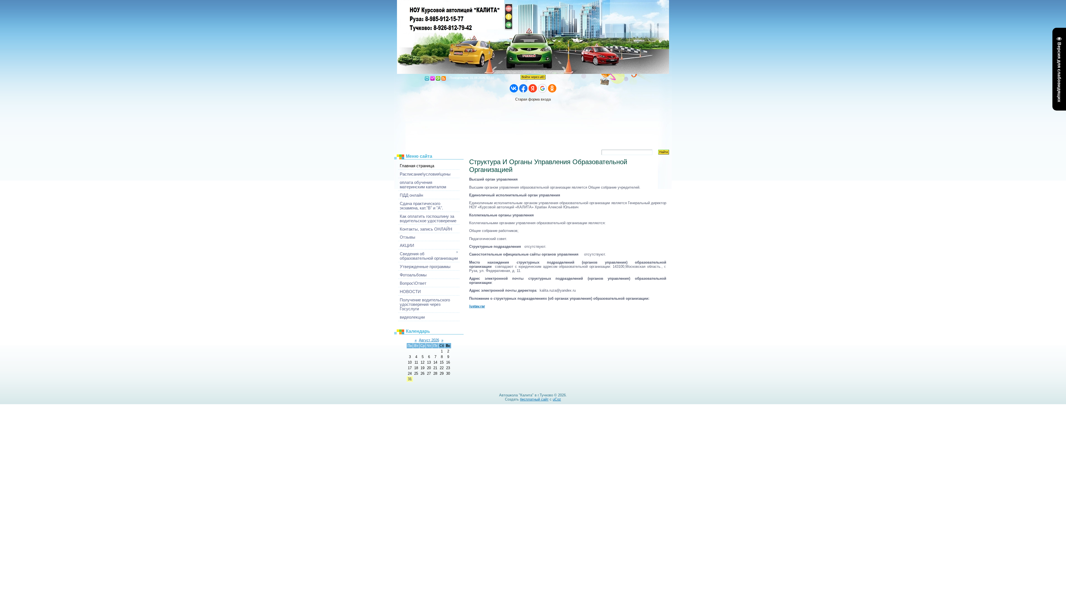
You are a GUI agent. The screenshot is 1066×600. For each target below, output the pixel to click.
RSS (443, 78)
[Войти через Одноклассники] (552, 88)
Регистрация (432, 78)
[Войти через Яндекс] (533, 88)
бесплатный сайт (534, 399)
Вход (438, 78)
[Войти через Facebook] (523, 88)
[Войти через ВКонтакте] (514, 88)
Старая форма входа (533, 99)
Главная (427, 78)
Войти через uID (533, 77)
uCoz (557, 399)
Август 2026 (429, 340)
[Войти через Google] (542, 88)
